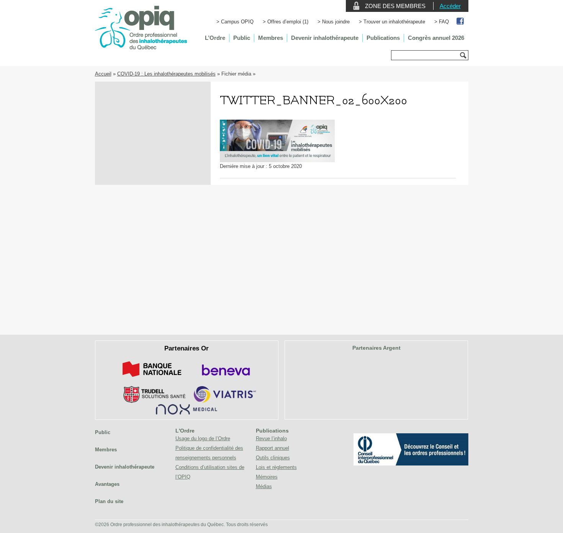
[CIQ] (411, 464)
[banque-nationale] (152, 378)
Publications (383, 38)
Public (241, 38)
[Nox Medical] (186, 413)
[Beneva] (224, 378)
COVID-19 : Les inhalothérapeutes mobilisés (166, 74)
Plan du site (109, 501)
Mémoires (267, 477)
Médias (264, 486)
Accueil (103, 74)
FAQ (444, 22)
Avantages (107, 484)
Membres (270, 38)
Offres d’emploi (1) (287, 22)
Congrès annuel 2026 (436, 38)
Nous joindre (336, 22)
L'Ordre (185, 431)
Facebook (461, 22)
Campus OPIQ (237, 22)
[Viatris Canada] (225, 401)
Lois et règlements (276, 467)
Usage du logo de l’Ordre (202, 438)
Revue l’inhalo (271, 438)
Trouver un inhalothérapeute (394, 22)
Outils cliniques (273, 458)
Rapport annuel (272, 448)
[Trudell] (151, 401)
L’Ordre (215, 38)
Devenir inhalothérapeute (324, 38)
